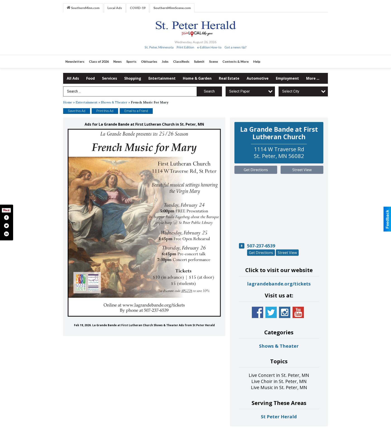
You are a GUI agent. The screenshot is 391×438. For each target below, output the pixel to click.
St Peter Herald (279, 417)
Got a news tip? (235, 47)
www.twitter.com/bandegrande (271, 312)
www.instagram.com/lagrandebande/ (284, 312)
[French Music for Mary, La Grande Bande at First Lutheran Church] (144, 223)
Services (109, 78)
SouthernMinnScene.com (172, 8)
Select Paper (239, 91)
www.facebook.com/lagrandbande (257, 312)
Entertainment (162, 78)
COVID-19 (137, 8)
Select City (290, 91)
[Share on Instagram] (6, 234)
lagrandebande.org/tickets (279, 284)
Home (67, 102)
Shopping (132, 78)
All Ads (73, 78)
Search (209, 91)
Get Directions (256, 169)
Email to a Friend (136, 111)
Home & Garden (197, 78)
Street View (302, 169)
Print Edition (185, 47)
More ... (312, 78)
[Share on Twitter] (6, 226)
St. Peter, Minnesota (159, 47)
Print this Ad (104, 111)
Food (90, 78)
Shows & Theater (114, 102)
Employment (287, 78)
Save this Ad (76, 111)
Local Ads (114, 8)
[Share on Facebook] (6, 217)
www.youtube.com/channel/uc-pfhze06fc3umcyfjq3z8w (298, 312)
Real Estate (229, 78)
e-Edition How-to (209, 47)
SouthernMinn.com (85, 8)
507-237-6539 (261, 246)
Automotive (258, 78)
